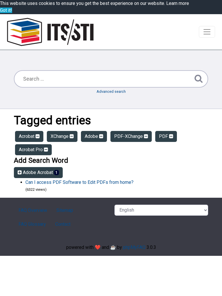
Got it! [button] (6, 10)
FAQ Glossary (32, 224)
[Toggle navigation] (207, 32)
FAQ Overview (32, 210)
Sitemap (64, 210)
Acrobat (27, 136)
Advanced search (111, 91)
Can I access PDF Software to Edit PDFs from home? (79, 182)
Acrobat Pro (31, 149)
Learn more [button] (177, 3)
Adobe (92, 136)
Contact (63, 224)
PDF (164, 136)
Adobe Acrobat (40, 172)
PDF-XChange (129, 136)
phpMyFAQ (134, 247)
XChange (60, 136)
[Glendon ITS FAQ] (50, 31)
